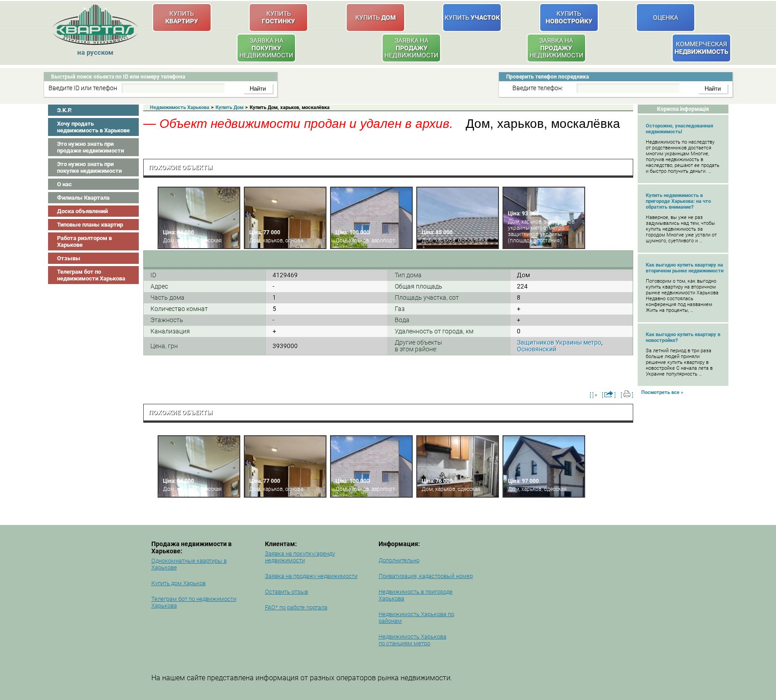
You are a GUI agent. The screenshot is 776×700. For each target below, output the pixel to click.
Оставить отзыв (286, 591)
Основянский (536, 349)
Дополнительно (399, 560)
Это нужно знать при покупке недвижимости (89, 167)
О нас (64, 184)
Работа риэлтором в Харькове (84, 241)
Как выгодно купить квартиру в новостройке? (683, 337)
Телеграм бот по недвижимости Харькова (91, 275)
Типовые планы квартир (90, 224)
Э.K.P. (64, 110)
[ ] (592, 395)
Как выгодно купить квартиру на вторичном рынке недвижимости (684, 268)
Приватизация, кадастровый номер (426, 576)
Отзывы (68, 258)
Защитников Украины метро (559, 342)
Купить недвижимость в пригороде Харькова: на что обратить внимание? (678, 201)
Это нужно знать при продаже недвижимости (90, 147)
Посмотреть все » (662, 392)
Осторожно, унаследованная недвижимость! (679, 129)
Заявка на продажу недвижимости (311, 576)
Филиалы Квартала (83, 197)
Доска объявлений (82, 211)
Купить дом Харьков (178, 583)
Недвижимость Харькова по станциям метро (412, 640)
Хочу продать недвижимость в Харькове (93, 127)
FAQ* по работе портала (296, 607)
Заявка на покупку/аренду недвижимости (300, 557)
